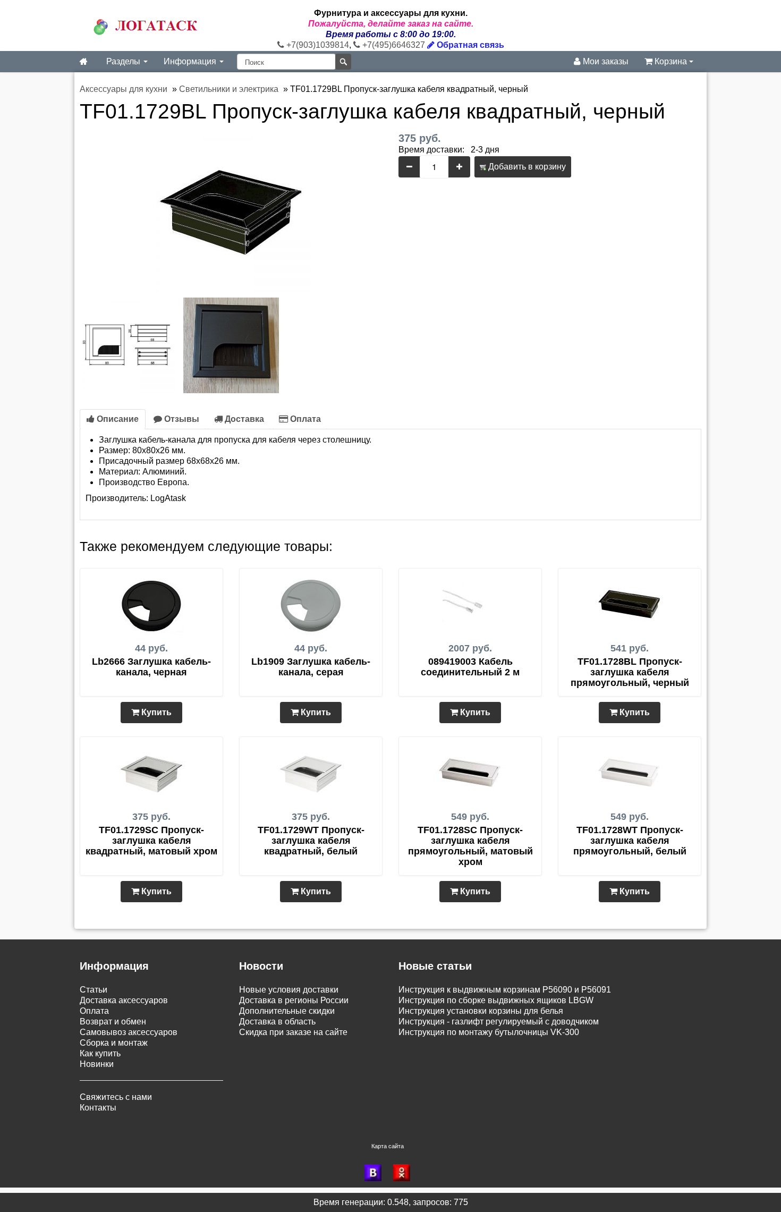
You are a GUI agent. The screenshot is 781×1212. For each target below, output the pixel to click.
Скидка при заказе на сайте (293, 1032)
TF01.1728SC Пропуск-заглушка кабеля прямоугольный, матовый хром (470, 846)
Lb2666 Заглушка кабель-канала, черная (151, 666)
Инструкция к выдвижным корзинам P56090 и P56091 (504, 989)
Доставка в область (277, 1021)
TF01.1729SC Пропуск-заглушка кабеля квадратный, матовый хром (151, 841)
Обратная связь (469, 44)
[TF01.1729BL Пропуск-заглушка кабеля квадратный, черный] (231, 211)
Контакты (98, 1107)
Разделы (124, 61)
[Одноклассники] (405, 1173)
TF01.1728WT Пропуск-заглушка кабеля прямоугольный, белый (629, 841)
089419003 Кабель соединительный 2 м (470, 666)
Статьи (93, 989)
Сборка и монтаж (114, 1042)
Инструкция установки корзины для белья (480, 1010)
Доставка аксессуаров (124, 1000)
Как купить (100, 1053)
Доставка (243, 418)
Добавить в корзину (526, 166)
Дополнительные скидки (287, 1010)
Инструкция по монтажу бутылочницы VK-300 (488, 1032)
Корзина (670, 61)
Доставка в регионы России (294, 1000)
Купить (155, 712)
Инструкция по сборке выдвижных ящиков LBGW (495, 1000)
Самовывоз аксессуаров (128, 1032)
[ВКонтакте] (376, 1173)
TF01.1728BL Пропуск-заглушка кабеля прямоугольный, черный (630, 672)
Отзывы (180, 418)
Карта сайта (387, 1146)
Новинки (97, 1064)
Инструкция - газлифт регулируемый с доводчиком (498, 1021)
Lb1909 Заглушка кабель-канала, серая (310, 666)
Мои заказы (605, 61)
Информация (191, 61)
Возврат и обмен (113, 1021)
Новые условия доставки (288, 989)
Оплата (304, 418)
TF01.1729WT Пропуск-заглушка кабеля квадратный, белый (311, 841)
